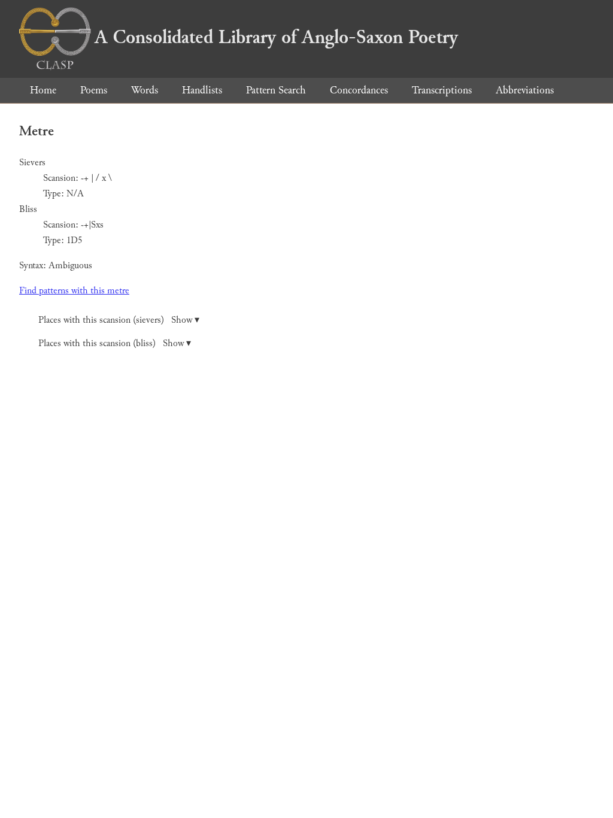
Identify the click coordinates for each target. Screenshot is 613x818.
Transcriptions (442, 90)
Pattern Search (276, 90)
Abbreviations (525, 90)
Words (144, 90)
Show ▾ (185, 320)
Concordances (359, 90)
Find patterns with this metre (74, 291)
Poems (93, 90)
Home (43, 90)
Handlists (202, 90)
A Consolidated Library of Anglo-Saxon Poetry (276, 37)
